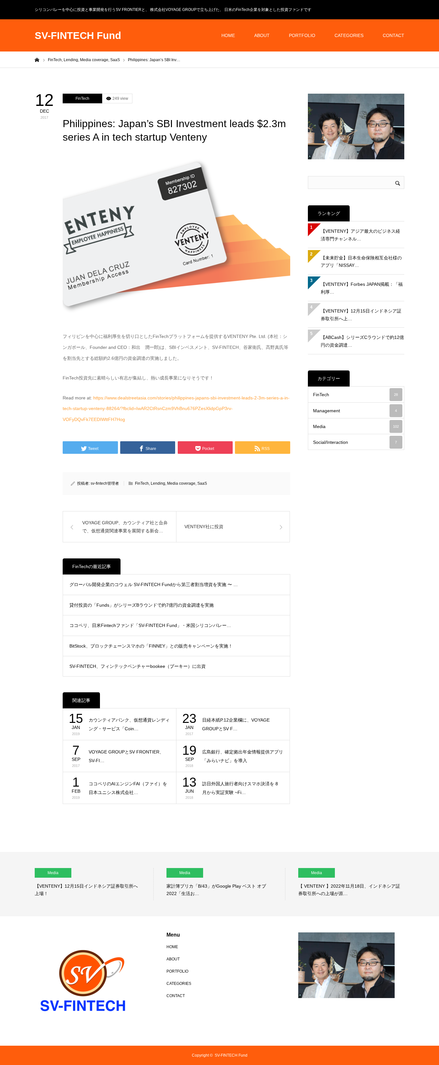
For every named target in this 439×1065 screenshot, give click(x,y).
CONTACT (393, 35)
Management (355, 410)
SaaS (202, 483)
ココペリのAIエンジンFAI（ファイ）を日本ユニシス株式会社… (128, 788)
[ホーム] (37, 59)
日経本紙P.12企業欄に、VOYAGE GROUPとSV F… (236, 724)
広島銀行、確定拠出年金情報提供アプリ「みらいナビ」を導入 (242, 756)
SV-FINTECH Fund (78, 35)
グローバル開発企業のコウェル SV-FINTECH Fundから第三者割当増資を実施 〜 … (153, 584)
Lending (158, 483)
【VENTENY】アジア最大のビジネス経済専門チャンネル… (360, 235)
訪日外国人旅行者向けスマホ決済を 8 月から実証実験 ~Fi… (240, 788)
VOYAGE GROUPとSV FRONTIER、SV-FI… (126, 756)
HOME (228, 35)
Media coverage (181, 483)
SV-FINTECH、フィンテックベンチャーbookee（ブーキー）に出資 (137, 666)
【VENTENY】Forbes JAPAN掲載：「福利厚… (362, 288)
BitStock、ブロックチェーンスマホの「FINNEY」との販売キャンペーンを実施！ (151, 646)
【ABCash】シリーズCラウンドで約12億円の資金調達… (362, 341)
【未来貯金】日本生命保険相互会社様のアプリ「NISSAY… (361, 261)
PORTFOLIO (302, 35)
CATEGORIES (349, 35)
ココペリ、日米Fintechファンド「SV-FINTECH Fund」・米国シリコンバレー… (150, 625)
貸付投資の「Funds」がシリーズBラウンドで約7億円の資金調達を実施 (141, 605)
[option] (94, 884)
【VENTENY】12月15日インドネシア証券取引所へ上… (361, 314)
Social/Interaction (355, 442)
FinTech (82, 98)
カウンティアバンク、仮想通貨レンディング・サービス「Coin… (129, 724)
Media (356, 426)
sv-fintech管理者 (105, 483)
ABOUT (262, 35)
